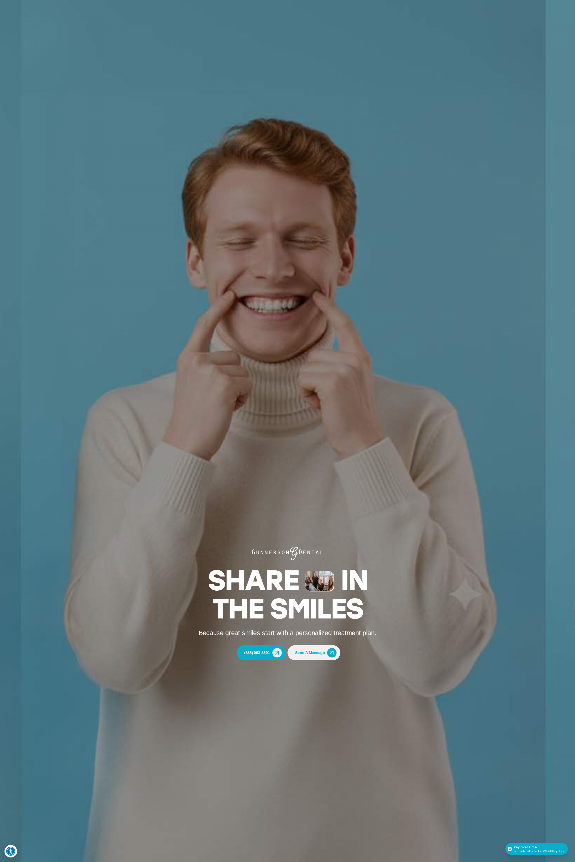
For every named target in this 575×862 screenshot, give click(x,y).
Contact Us (22, 3)
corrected (229, 347)
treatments (299, 366)
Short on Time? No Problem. (407, 309)
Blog (38, 3)
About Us (336, 16)
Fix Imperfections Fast (403, 293)
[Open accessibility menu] (10, 851)
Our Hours (549, 3)
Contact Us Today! (167, 438)
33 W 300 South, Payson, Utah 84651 (510, 3)
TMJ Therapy (392, 16)
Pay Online (53, 3)
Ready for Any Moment (403, 301)
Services (394, 315)
